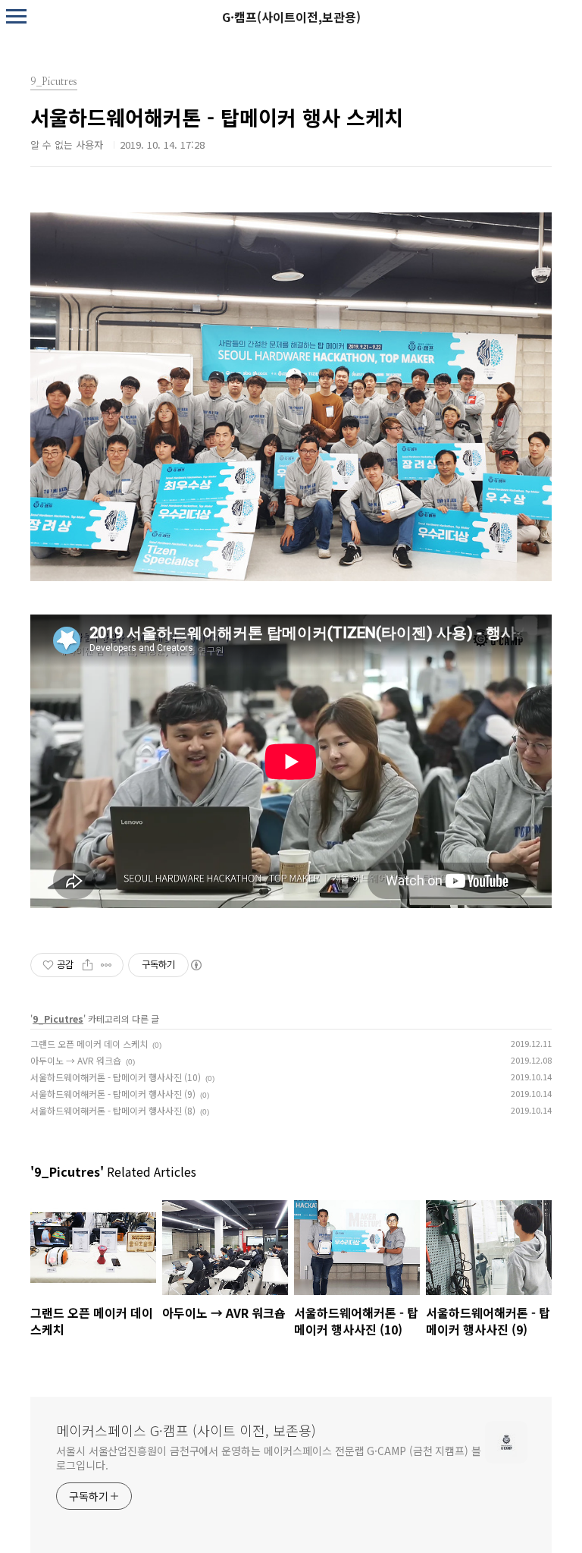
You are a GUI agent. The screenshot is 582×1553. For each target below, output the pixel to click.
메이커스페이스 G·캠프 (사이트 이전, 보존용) (186, 1430)
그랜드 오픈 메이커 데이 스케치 (89, 1043)
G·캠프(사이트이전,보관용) (291, 17)
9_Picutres (58, 1018)
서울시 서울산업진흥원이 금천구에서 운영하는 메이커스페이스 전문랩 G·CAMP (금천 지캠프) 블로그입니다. (268, 1458)
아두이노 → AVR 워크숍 (75, 1060)
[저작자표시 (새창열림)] (195, 965)
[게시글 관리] (106, 965)
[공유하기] (87, 965)
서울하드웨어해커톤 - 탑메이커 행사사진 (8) (113, 1110)
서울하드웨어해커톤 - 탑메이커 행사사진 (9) (113, 1093)
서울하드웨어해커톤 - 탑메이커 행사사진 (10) (115, 1076)
